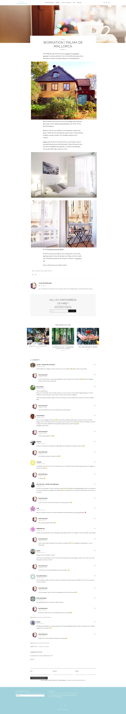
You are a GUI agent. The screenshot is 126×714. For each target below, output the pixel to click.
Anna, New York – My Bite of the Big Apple (47, 484)
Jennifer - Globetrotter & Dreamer (45, 364)
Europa (35, 270)
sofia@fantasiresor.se (58, 696)
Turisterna (67, 54)
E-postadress (55, 671)
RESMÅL (58, 2)
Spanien (63, 39)
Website (39, 286)
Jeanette (38, 462)
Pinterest (45, 286)
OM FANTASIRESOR (49, 2)
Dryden (38, 622)
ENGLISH (79, 2)
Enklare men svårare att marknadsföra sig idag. (42, 617)
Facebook (104, 3)
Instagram (106, 3)
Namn (31, 671)
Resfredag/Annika (41, 598)
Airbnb (45, 142)
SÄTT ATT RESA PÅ (66, 2)
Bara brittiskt (39, 386)
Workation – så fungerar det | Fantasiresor (41, 646)
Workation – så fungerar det (38, 346)
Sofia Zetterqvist (45, 283)
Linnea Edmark (40, 415)
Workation (50, 270)
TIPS (74, 2)
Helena (38, 550)
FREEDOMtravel (40, 528)
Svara (95, 364)
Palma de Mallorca (44, 270)
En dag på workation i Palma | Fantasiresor (41, 643)
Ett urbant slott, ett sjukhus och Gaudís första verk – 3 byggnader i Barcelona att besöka (63, 347)
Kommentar (32, 659)
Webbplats (77, 671)
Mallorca (38, 270)
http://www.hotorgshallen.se (77, 512)
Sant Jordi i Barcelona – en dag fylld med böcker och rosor (88, 347)
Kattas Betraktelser (41, 576)
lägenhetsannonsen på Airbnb (55, 249)
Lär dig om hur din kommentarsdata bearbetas (75, 680)
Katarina (38, 441)
